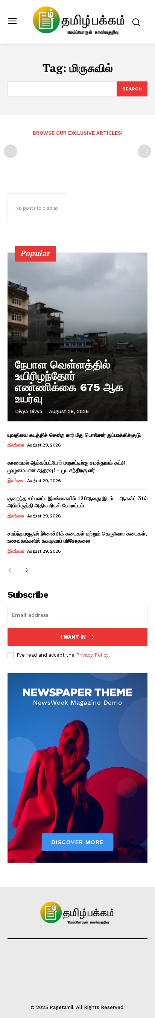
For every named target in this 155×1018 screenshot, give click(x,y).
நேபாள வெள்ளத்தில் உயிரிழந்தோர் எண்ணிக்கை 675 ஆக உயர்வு (69, 381)
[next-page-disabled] (144, 151)
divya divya (28, 411)
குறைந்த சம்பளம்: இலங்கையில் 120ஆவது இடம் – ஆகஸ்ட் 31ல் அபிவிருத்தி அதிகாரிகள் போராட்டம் (77, 502)
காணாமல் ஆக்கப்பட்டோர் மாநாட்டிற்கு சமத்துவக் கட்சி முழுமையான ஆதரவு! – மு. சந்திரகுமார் (66, 466)
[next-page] (24, 570)
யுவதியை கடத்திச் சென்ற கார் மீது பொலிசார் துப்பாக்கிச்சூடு (74, 434)
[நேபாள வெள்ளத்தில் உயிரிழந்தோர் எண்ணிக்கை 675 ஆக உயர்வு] (77, 337)
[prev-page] (10, 151)
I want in (73, 637)
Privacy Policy (92, 655)
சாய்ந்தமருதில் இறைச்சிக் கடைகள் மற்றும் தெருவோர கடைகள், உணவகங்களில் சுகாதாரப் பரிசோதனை (77, 537)
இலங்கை (16, 445)
